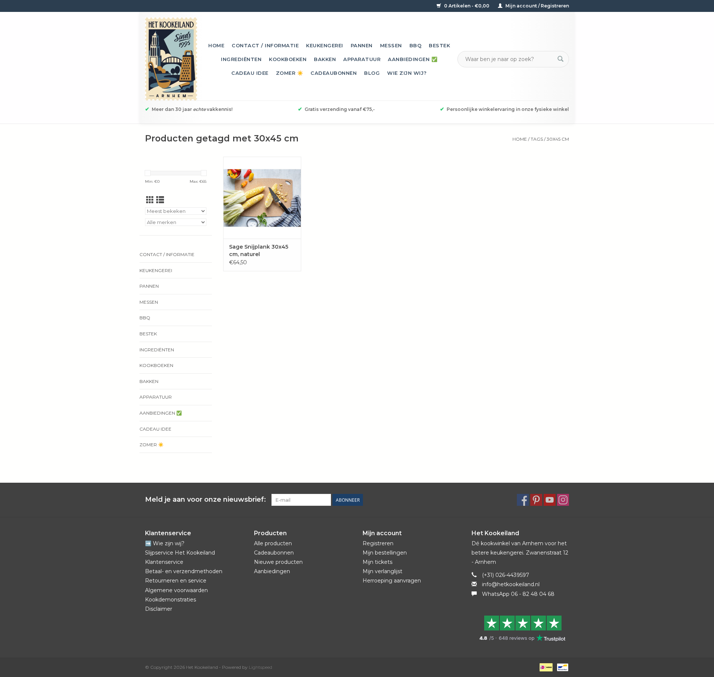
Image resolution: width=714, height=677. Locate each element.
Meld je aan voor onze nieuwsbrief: (205, 500)
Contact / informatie (265, 45)
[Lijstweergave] (160, 200)
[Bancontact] (561, 667)
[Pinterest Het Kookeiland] (536, 500)
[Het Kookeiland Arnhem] (171, 58)
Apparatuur (361, 59)
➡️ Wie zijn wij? (164, 543)
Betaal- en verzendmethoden (183, 571)
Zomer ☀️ (289, 73)
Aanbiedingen (272, 571)
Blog (372, 73)
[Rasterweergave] (150, 200)
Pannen (362, 45)
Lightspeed (260, 667)
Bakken (325, 59)
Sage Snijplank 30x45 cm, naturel (258, 250)
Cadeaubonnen (334, 73)
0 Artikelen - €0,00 (467, 6)
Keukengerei (324, 45)
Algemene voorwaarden (176, 590)
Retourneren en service (175, 580)
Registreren (378, 543)
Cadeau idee (249, 73)
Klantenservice (164, 562)
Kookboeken (287, 59)
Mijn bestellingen (385, 552)
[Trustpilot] (520, 628)
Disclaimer (158, 609)
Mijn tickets (377, 562)
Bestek (439, 45)
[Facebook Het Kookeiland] (523, 500)
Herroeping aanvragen (392, 580)
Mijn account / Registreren (536, 6)
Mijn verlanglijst (382, 571)
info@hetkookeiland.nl (511, 584)
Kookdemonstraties (170, 599)
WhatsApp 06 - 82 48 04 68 (518, 594)
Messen (391, 45)
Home (216, 45)
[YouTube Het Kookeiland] (550, 500)
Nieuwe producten (278, 562)
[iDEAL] (545, 667)
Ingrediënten (241, 59)
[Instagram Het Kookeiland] (563, 500)
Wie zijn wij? (407, 73)
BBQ (415, 45)
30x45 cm (558, 139)
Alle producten (273, 543)
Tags (537, 139)
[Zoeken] (560, 59)
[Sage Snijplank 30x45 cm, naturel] (262, 198)
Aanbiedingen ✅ (412, 59)
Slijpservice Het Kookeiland (180, 552)
